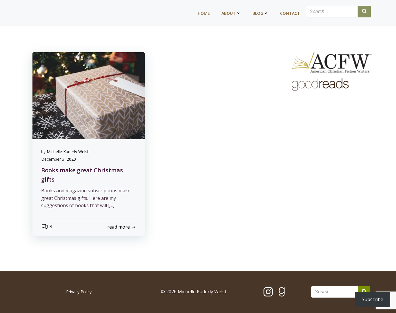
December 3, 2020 (58, 159)
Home (204, 13)
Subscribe (372, 299)
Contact (290, 13)
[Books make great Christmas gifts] (88, 95)
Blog (258, 13)
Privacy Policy (79, 291)
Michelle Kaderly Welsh (68, 151)
